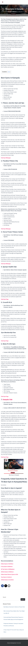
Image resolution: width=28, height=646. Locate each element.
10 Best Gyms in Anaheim (7, 579)
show (9, 71)
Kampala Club (7, 399)
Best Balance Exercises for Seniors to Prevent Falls (14, 606)
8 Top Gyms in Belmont (6, 566)
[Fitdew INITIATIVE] (3, 2)
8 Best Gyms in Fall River (7, 563)
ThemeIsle (18, 642)
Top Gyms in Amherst (6, 577)
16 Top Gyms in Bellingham (7, 569)
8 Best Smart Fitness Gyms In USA (9, 574)
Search (4, 597)
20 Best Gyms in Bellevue (7, 571)
